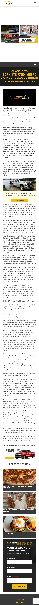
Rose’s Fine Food (8, 256)
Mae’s (5, 204)
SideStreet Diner (8, 340)
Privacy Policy (22, 597)
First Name (11, 558)
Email (13, 576)
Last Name (11, 567)
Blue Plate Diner (8, 139)
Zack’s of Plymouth (9, 301)
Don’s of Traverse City (10, 399)
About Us (15, 597)
